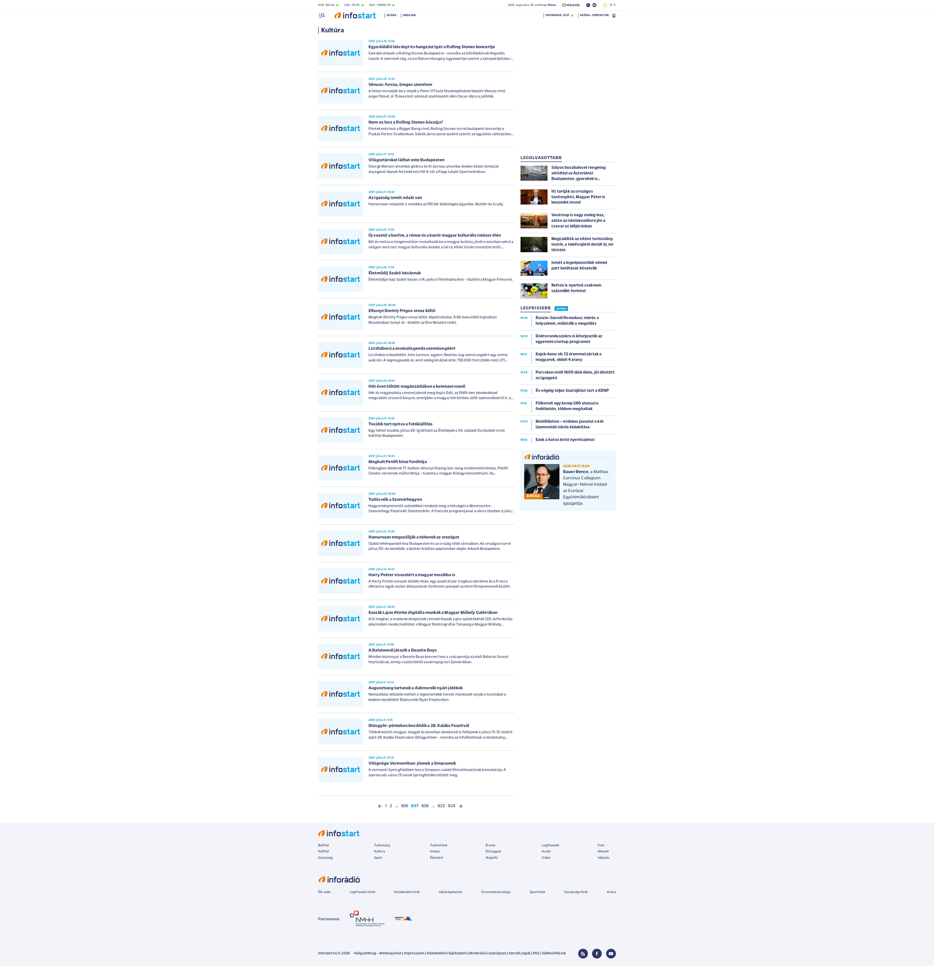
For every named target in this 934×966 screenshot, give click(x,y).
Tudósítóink (439, 845)
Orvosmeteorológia (496, 892)
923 (441, 806)
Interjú (435, 851)
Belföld (323, 845)
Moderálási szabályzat (487, 953)
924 (451, 806)
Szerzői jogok (519, 953)
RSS (536, 953)
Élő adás (324, 892)
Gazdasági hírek (576, 892)
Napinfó (492, 858)
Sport (378, 858)
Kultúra (379, 851)
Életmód (436, 858)
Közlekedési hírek (407, 892)
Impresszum (414, 953)
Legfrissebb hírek (362, 892)
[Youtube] (611, 953)
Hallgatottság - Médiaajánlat (377, 953)
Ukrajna (409, 15)
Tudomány (382, 845)
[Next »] (460, 806)
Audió (546, 851)
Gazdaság (325, 858)
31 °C (612, 5)
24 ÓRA (561, 308)
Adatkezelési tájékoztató (447, 953)
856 (404, 806)
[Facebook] (597, 953)
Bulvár (490, 845)
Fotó (601, 845)
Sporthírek (537, 892)
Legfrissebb (550, 845)
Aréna (611, 892)
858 (425, 806)
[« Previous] (379, 806)
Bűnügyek (493, 851)
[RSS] (583, 953)
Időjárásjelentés (450, 892)
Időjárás (604, 858)
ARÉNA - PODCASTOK (594, 15)
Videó (546, 858)
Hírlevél (603, 851)
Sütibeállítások (554, 953)
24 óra (391, 15)
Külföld (323, 851)
